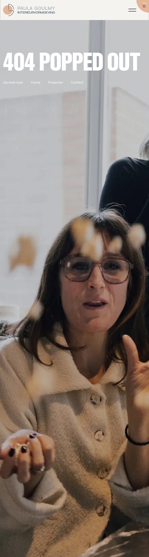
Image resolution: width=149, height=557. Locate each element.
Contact (77, 82)
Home (35, 82)
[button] (132, 10)
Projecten (55, 82)
